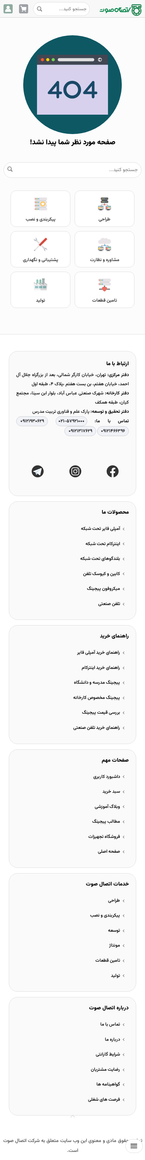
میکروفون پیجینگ (103, 588)
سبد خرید (111, 791)
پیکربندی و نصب (41, 219)
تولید (40, 300)
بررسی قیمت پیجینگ (101, 712)
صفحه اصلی (109, 851)
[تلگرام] (38, 471)
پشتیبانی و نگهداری (40, 260)
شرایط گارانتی (108, 1054)
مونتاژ (114, 945)
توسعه (114, 930)
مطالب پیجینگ (106, 821)
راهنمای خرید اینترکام (101, 667)
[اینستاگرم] (75, 471)
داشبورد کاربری (106, 776)
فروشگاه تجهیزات (104, 836)
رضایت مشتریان (105, 1069)
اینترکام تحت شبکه (103, 544)
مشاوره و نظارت (104, 260)
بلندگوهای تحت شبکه (100, 558)
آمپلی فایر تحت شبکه (100, 528)
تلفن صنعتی (109, 604)
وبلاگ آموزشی (107, 806)
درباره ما (112, 1039)
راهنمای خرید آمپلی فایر (98, 652)
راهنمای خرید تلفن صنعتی (96, 727)
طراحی (105, 219)
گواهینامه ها (108, 1084)
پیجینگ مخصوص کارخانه (96, 697)
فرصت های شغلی (104, 1099)
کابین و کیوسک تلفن (101, 574)
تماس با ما (110, 1024)
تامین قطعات (104, 300)
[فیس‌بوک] (113, 471)
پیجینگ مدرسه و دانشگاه (97, 682)
